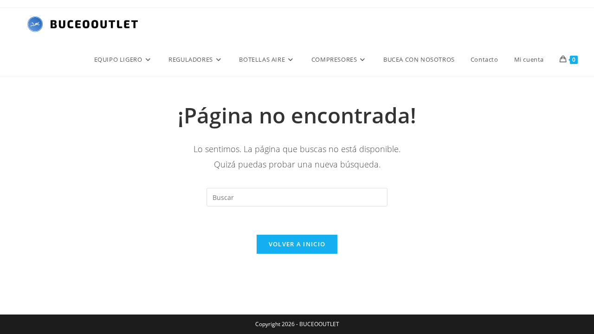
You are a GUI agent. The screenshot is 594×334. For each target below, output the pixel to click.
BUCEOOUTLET (319, 324)
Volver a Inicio (297, 244)
